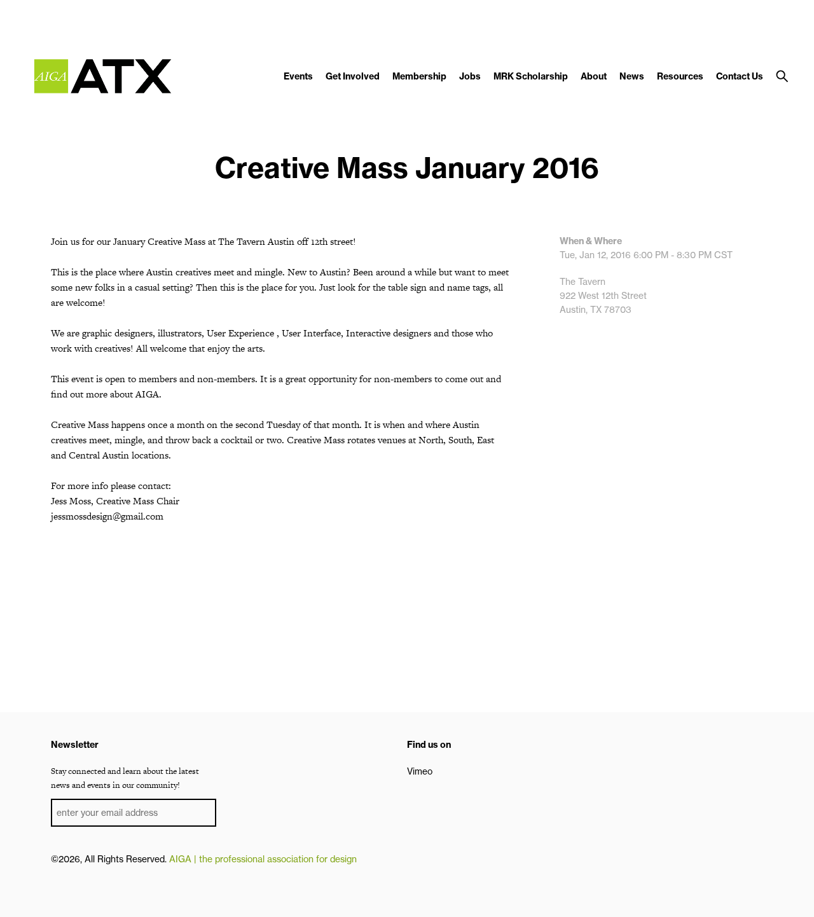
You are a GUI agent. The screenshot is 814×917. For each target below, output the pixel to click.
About (594, 76)
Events (298, 76)
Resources (680, 76)
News (631, 76)
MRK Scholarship (530, 76)
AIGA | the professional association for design (263, 859)
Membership (419, 76)
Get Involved (353, 76)
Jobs (470, 76)
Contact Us (739, 76)
